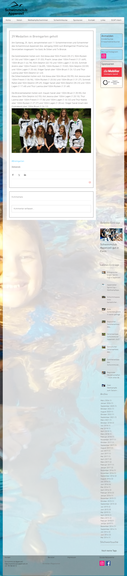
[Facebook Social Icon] (108, 563)
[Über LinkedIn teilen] (25, 175)
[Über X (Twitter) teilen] (19, 175)
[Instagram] (103, 56)
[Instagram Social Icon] (102, 563)
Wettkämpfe (16, 167)
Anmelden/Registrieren (51, 564)
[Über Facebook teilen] (13, 175)
